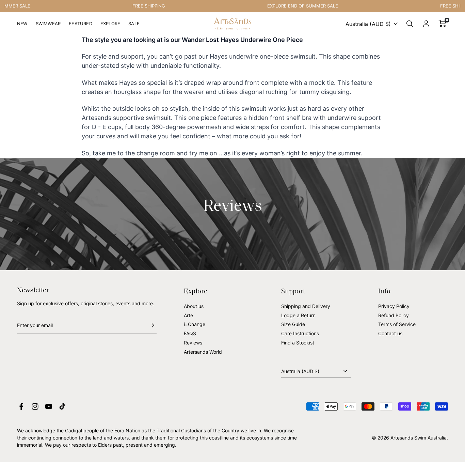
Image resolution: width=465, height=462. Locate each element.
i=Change (194, 324)
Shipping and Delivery (305, 306)
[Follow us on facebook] (21, 406)
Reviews (193, 342)
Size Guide (293, 324)
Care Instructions (300, 333)
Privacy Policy (394, 306)
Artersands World (203, 352)
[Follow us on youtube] (49, 406)
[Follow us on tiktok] (62, 406)
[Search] (409, 23)
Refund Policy (393, 315)
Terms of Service (397, 324)
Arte (188, 315)
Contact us (390, 333)
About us (194, 306)
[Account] (426, 23)
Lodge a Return (298, 315)
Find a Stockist (297, 342)
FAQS (190, 333)
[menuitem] (22, 26)
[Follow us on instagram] (35, 406)
